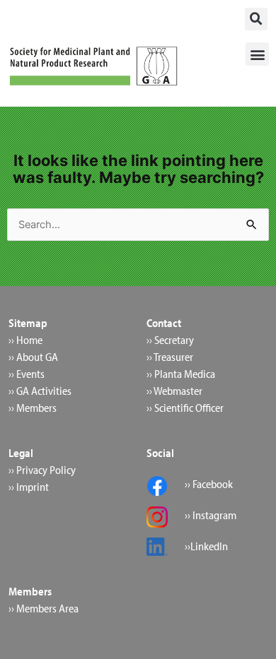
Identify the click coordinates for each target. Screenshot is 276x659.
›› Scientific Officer (185, 407)
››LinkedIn (206, 546)
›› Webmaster (174, 391)
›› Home (25, 340)
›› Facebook (209, 484)
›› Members (32, 407)
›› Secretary (170, 340)
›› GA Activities (39, 391)
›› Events (26, 374)
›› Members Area (43, 608)
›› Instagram (210, 515)
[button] (256, 19)
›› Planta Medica (180, 374)
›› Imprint (28, 487)
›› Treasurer (169, 357)
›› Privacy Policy (42, 470)
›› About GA (33, 357)
